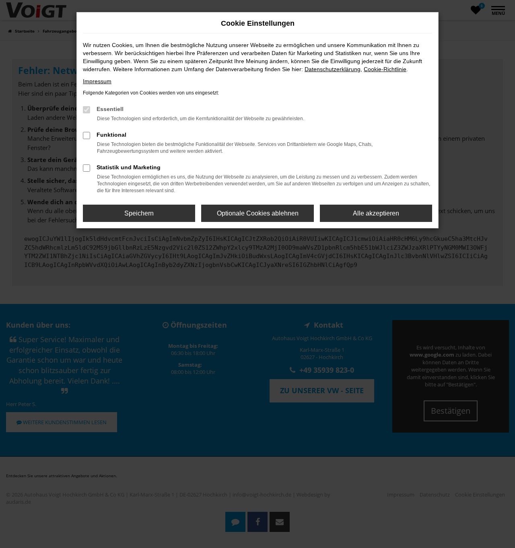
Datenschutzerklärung (332, 69)
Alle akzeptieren (376, 213)
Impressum (97, 81)
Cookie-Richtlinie (385, 69)
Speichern (139, 213)
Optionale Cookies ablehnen (258, 213)
